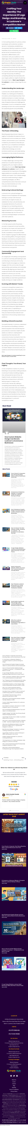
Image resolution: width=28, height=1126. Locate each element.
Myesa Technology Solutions (10, 1122)
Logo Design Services (14, 1044)
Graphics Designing (14, 1067)
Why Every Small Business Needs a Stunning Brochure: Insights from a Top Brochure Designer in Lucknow (13, 726)
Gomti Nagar (22, 1108)
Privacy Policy (14, 1091)
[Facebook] (11, 1076)
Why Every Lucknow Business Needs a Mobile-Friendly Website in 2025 (14, 699)
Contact (14, 1083)
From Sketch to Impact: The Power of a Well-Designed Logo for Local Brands (14, 706)
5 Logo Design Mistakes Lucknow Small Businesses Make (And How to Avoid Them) (18, 550)
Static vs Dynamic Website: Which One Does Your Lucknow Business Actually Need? (18, 568)
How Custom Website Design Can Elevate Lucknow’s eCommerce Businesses (14, 440)
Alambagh (3, 1109)
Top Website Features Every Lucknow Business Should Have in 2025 (12, 695)
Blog (14, 1085)
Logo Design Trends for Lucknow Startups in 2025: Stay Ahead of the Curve (13, 733)
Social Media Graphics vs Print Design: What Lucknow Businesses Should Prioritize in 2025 (17, 603)
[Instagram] (17, 1076)
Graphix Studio (12, 1120)
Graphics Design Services (14, 1046)
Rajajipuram (12, 1109)
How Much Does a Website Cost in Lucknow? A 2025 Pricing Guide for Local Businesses (18, 639)
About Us (14, 1079)
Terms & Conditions (14, 1089)
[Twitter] (14, 1076)
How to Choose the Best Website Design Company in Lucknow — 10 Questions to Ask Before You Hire (18, 530)
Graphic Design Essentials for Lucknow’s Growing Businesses (12, 737)
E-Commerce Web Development (14, 1053)
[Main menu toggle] (25, 2)
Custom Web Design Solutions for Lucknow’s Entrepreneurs (14, 703)
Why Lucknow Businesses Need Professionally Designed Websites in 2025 (14, 744)
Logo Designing (14, 1065)
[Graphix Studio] (9, 2)
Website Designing (14, 1062)
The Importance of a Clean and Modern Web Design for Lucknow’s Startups (14, 740)
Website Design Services (14, 1041)
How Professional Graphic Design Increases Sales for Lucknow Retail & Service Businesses (18, 511)
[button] (10, 28)
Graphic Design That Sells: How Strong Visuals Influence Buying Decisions (14, 714)
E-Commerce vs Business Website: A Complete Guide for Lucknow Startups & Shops (17, 494)
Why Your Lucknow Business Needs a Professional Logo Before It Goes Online (18, 622)
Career (14, 1081)
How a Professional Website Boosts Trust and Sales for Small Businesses (14, 710)
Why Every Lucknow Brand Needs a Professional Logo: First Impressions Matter (13, 748)
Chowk (7, 1109)
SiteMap (14, 1087)
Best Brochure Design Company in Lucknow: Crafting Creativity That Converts (13, 730)
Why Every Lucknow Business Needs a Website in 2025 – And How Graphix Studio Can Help (14, 721)
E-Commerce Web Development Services (14, 1043)
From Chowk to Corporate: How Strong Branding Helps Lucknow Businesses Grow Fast (18, 475)
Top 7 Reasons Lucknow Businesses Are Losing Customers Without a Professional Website (17, 586)
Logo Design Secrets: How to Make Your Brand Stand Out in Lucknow (14, 717)
